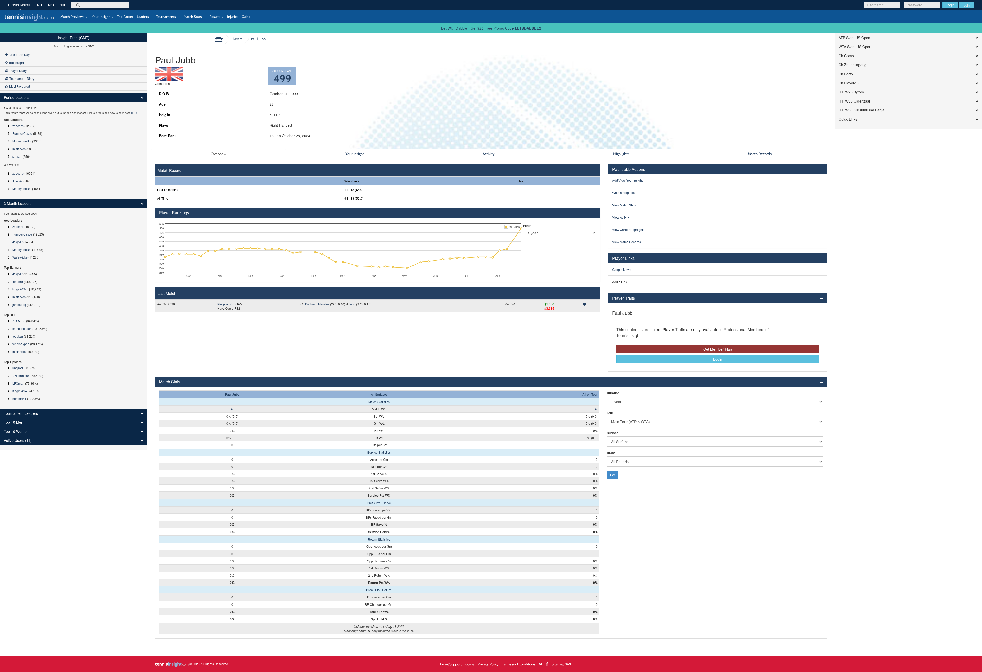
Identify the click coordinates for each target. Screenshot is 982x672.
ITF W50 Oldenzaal (854, 101)
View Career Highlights (628, 229)
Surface (612, 433)
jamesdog (19, 304)
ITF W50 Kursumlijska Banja (861, 110)
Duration (613, 393)
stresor (17, 156)
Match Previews (72, 16)
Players (236, 39)
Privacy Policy (488, 664)
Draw (611, 453)
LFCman (18, 383)
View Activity (621, 217)
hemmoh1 (19, 398)
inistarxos (19, 149)
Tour (610, 413)
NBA (51, 5)
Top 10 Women (16, 431)
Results (215, 16)
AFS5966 (18, 321)
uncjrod (17, 368)
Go (612, 474)
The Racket (125, 16)
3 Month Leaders (17, 203)
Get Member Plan (717, 349)
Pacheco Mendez (317, 304)
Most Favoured (19, 86)
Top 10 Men (13, 422)
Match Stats (193, 16)
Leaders (143, 16)
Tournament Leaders (21, 413)
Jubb (352, 304)
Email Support (451, 664)
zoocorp (18, 126)
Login (950, 4)
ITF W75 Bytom (851, 92)
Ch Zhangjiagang (852, 65)
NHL (63, 5)
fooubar (17, 281)
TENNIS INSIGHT (20, 5)
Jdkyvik (17, 181)
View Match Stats (624, 205)
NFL (40, 5)
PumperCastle (22, 133)
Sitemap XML (562, 664)
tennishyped (20, 344)
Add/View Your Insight (627, 180)
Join (967, 5)
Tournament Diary (21, 78)
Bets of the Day (19, 54)
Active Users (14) (18, 440)
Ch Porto (846, 74)
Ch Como (846, 56)
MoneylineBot (21, 141)
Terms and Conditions (518, 664)
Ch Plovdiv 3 (849, 83)
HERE (134, 113)
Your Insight (101, 16)
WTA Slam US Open (855, 47)
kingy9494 (19, 289)
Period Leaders (16, 97)
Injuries (232, 16)
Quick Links (848, 119)
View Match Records (626, 242)
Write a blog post (623, 192)
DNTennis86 (21, 375)
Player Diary (17, 70)
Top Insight (16, 62)
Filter (527, 225)
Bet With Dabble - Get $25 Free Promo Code (491, 28)
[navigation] (73, 241)
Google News (621, 269)
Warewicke (20, 257)
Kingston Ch (226, 304)
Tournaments (166, 16)
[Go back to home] (221, 39)
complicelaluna (23, 328)
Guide (246, 16)
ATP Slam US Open (854, 38)
